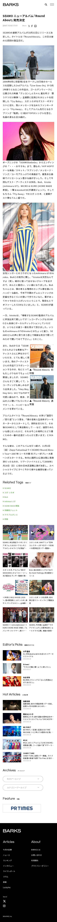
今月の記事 (7, 849)
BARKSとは (35, 849)
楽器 (5, 882)
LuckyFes (7, 887)
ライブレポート (9, 871)
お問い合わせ (36, 855)
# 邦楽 (5, 519)
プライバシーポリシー (40, 866)
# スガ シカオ (8, 492)
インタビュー (8, 866)
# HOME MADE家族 (11, 506)
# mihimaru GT (9, 501)
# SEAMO (7, 488)
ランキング (7, 860)
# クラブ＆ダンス (10, 514)
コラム (5, 876)
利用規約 (34, 860)
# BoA (5, 497)
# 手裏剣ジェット (10, 510)
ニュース (6, 855)
